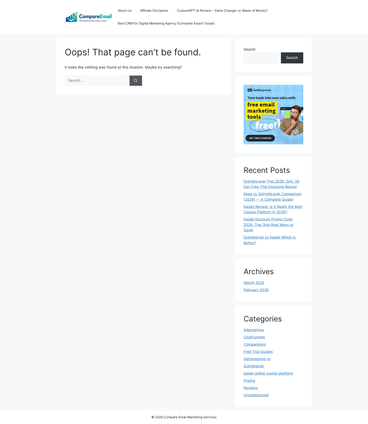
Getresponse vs (257, 359)
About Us (125, 11)
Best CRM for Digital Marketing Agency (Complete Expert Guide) (166, 23)
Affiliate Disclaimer (154, 11)
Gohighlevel (254, 366)
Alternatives (254, 330)
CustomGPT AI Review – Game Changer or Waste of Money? (222, 11)
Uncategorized (256, 395)
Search (250, 49)
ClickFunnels (254, 337)
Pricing (249, 380)
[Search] (135, 81)
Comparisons (255, 344)
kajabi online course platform (268, 373)
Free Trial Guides (258, 352)
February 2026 (256, 290)
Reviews (251, 388)
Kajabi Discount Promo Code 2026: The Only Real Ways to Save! (268, 224)
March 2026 (254, 283)
